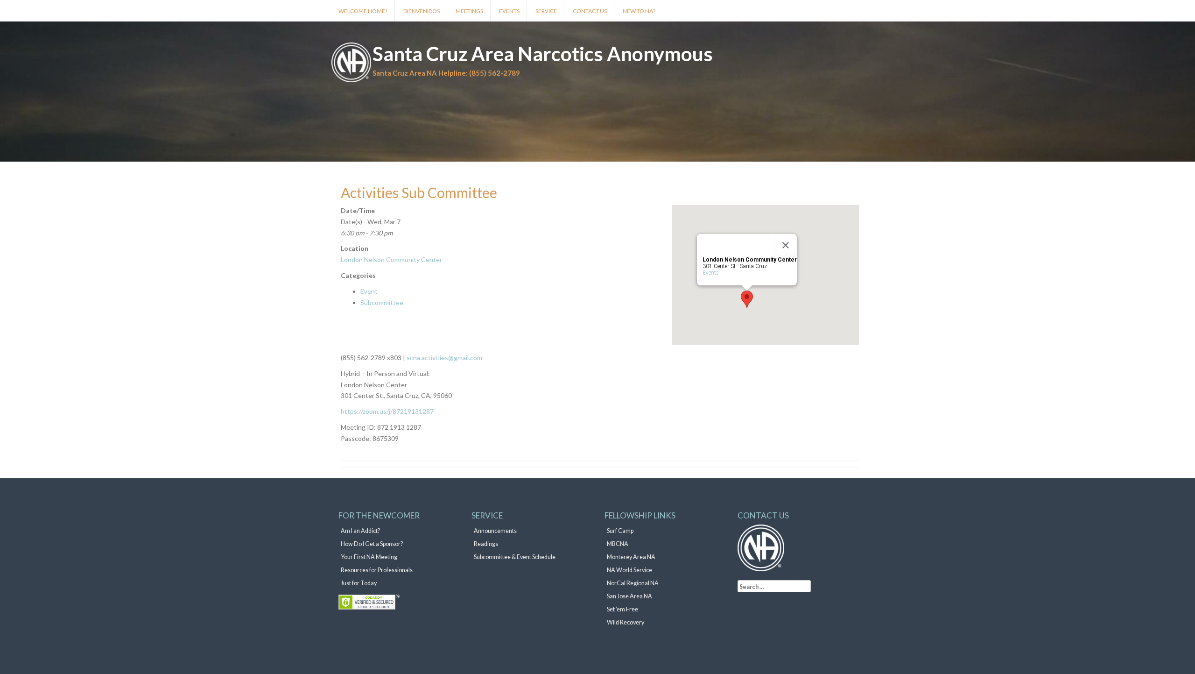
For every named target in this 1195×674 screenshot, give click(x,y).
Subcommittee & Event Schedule (514, 556)
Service (546, 10)
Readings (486, 543)
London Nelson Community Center (391, 259)
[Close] (785, 245)
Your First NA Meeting (369, 556)
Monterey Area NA (631, 556)
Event (369, 291)
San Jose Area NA (629, 596)
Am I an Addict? (360, 530)
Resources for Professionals (377, 570)
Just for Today (359, 583)
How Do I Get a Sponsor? (372, 543)
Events (509, 10)
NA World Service (629, 570)
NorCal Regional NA (633, 583)
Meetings (469, 10)
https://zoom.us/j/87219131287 (387, 411)
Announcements (495, 530)
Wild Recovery (625, 622)
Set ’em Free (622, 609)
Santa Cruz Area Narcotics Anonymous (543, 53)
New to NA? (639, 10)
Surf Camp (620, 530)
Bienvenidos (421, 10)
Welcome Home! (362, 10)
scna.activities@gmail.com (443, 358)
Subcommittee (381, 302)
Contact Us (590, 10)
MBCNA (617, 543)
